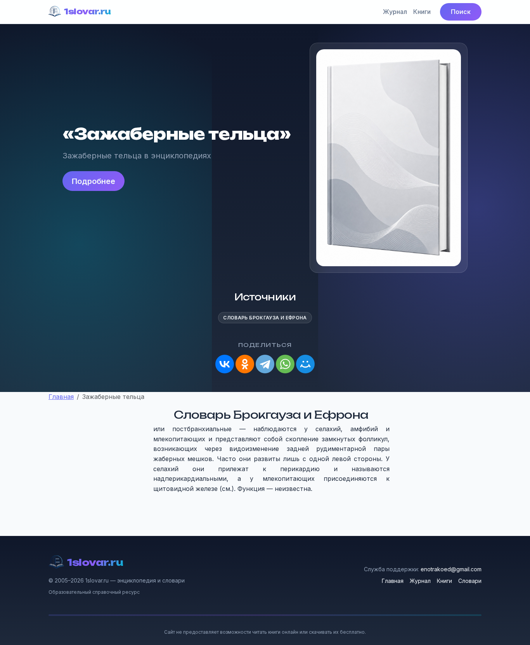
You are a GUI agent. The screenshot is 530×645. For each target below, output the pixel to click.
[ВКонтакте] (224, 364)
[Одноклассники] (245, 364)
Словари (470, 580)
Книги (422, 12)
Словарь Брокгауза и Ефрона (265, 318)
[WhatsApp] (285, 364)
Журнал (395, 12)
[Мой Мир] (305, 364)
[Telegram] (265, 364)
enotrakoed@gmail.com (451, 569)
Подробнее (93, 181)
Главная (393, 580)
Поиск (461, 12)
